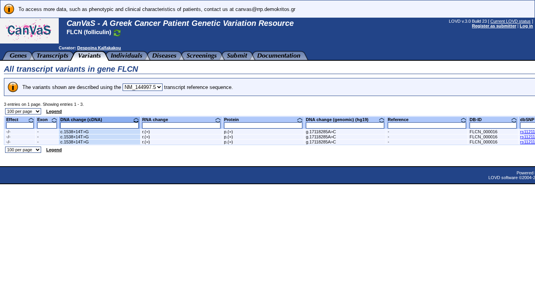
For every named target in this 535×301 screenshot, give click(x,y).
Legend (54, 111)
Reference (401, 119)
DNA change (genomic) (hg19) (340, 119)
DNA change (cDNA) (84, 119)
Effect (15, 119)
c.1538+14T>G (74, 131)
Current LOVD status (510, 21)
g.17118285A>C (321, 131)
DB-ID (479, 119)
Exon (45, 119)
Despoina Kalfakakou (99, 47)
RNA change (158, 119)
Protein (234, 119)
